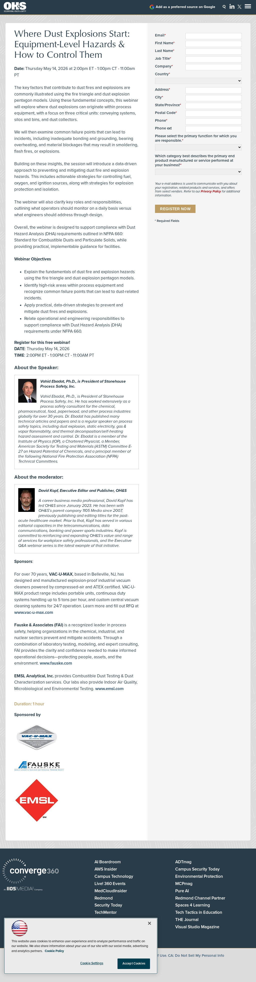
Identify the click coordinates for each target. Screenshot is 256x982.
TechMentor (105, 912)
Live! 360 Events (110, 883)
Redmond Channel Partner (200, 898)
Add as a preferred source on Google (185, 7)
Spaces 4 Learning (192, 905)
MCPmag (183, 883)
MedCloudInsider (110, 891)
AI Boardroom (107, 862)
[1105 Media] (23, 889)
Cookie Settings (91, 963)
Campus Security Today (197, 869)
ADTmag (183, 862)
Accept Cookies (133, 964)
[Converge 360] (30, 872)
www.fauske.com (56, 663)
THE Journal (186, 919)
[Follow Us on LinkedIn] (232, 6)
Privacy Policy (211, 191)
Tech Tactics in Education (198, 912)
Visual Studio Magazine (197, 927)
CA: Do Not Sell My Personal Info (196, 955)
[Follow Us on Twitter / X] (240, 7)
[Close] (149, 923)
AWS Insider (105, 869)
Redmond (103, 898)
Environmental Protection (199, 876)
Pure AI (182, 891)
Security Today (108, 905)
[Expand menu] (248, 7)
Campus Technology (113, 876)
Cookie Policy (54, 951)
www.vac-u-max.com (33, 612)
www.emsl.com (109, 688)
